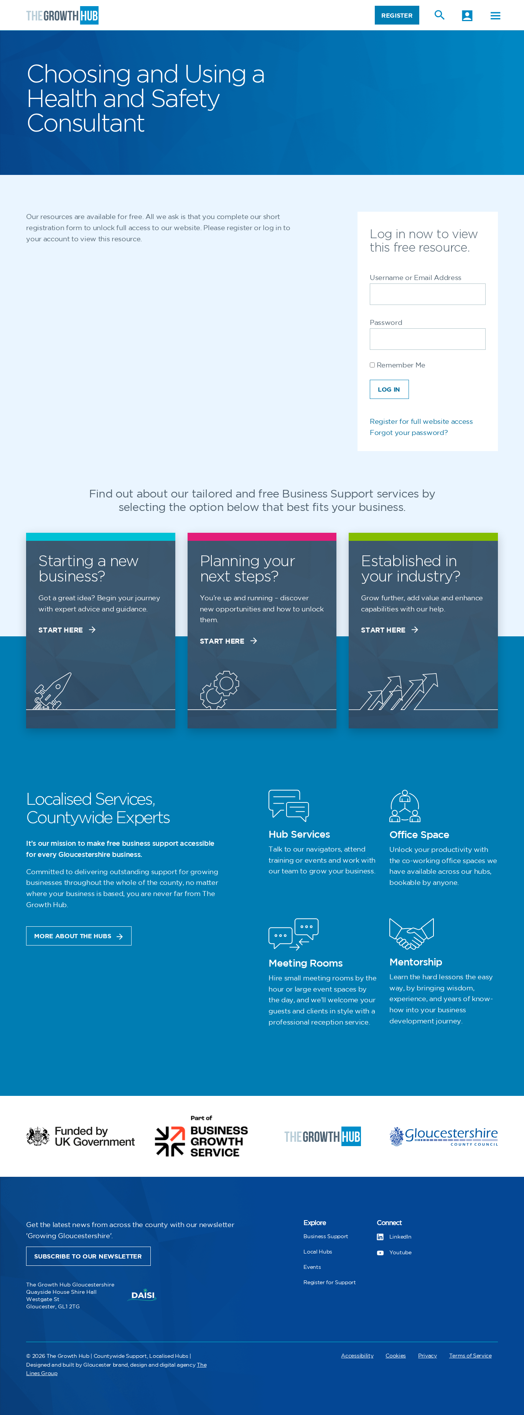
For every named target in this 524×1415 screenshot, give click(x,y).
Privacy (427, 1355)
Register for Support (329, 1282)
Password (386, 323)
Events (312, 1267)
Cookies (396, 1355)
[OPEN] (496, 16)
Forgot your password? (409, 433)
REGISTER (396, 16)
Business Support (325, 1236)
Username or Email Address (415, 278)
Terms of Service (470, 1355)
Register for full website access (421, 422)
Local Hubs (317, 1251)
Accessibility (357, 1355)
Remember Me (400, 365)
